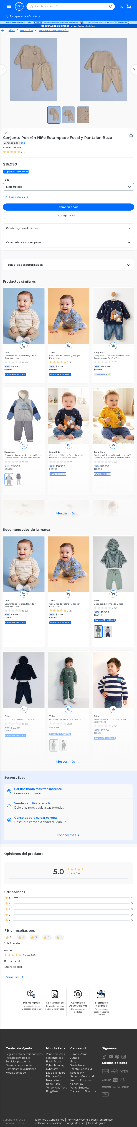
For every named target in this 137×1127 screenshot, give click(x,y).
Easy (73, 1061)
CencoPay (76, 1083)
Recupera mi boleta (18, 1057)
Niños (12, 30)
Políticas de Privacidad (48, 1123)
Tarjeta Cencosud (81, 1069)
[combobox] (68, 187)
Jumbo (74, 1057)
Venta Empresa (80, 1087)
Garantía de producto (19, 1065)
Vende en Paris (55, 1054)
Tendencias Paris (56, 1087)
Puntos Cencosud (81, 1080)
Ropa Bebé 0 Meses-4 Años (53, 30)
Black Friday (53, 1061)
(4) (24, 151)
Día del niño (53, 1076)
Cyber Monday (55, 1065)
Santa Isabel (77, 1065)
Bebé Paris (53, 1083)
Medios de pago (16, 1072)
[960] (98, 631)
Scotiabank (77, 1072)
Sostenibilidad (54, 1057)
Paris (22, 143)
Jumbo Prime (78, 1054)
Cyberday (52, 1069)
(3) (70, 362)
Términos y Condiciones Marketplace (90, 1119)
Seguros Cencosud (82, 1076)
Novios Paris (53, 1080)
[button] (68, 16)
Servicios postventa (18, 1061)
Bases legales (96, 1123)
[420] (107, 631)
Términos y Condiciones (49, 1119)
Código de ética (75, 1123)
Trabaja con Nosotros (83, 1091)
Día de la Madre (55, 1072)
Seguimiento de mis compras (24, 1054)
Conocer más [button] (66, 835)
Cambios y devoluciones (21, 1069)
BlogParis (52, 1091)
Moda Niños (26, 30)
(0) (26, 362)
